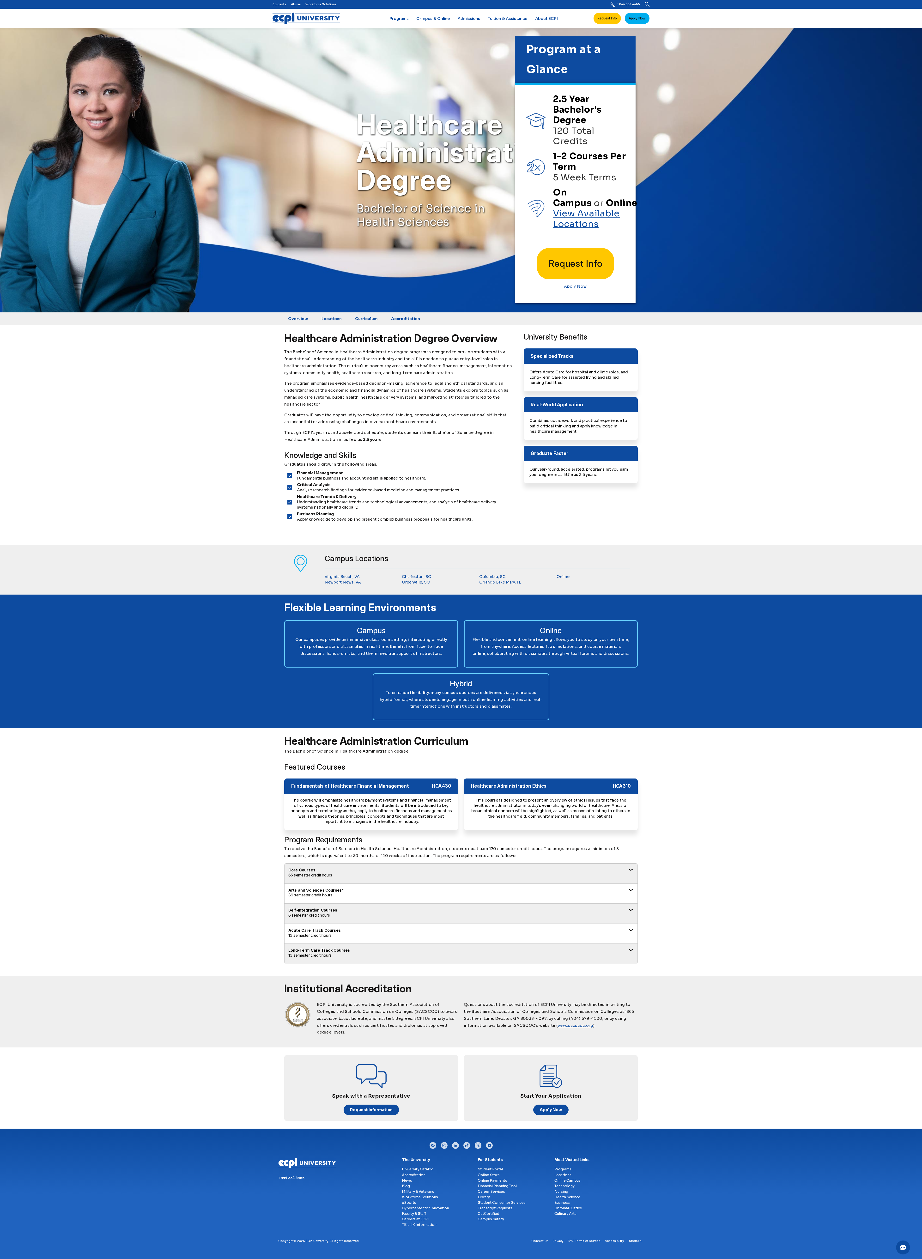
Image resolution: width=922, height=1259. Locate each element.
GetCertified (488, 1213)
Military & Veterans (418, 1191)
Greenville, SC (416, 582)
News (407, 1180)
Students (279, 4)
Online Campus (567, 1180)
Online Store (489, 1175)
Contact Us (539, 1241)
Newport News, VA (343, 582)
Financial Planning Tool (497, 1186)
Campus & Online (433, 18)
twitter (478, 1144)
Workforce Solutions (320, 4)
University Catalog (417, 1169)
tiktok (466, 1144)
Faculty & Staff (414, 1213)
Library (484, 1197)
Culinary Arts (565, 1213)
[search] (647, 4)
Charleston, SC (416, 576)
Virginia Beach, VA (342, 576)
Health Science (567, 1197)
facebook (433, 1144)
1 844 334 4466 (628, 4)
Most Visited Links (571, 1159)
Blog (406, 1186)
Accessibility (614, 1241)
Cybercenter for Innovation (425, 1208)
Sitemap (635, 1241)
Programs (399, 18)
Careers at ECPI (415, 1219)
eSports (409, 1202)
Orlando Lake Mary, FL (500, 582)
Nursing (561, 1191)
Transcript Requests (495, 1208)
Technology (564, 1186)
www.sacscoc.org (575, 1025)
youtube (489, 1144)
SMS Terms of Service (584, 1241)
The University (416, 1159)
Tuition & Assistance (508, 18)
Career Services (491, 1191)
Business (562, 1202)
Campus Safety (491, 1219)
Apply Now (637, 18)
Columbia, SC (492, 576)
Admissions (469, 18)
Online (563, 576)
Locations (331, 318)
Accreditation (405, 318)
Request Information (371, 1109)
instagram (444, 1144)
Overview (298, 318)
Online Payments (492, 1180)
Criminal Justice (568, 1208)
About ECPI (546, 18)
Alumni (296, 4)
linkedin (455, 1144)
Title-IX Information (419, 1225)
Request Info (607, 18)
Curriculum (366, 318)
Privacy (558, 1241)
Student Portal (490, 1169)
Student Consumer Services (502, 1202)
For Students (490, 1159)
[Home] (308, 18)
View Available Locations (586, 219)
